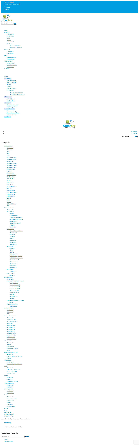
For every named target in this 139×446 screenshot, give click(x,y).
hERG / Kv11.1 (10, 273)
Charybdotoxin (14, 215)
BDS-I (11, 250)
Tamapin (12, 225)
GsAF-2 (9, 202)
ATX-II (8, 153)
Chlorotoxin (10, 312)
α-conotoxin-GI (11, 329)
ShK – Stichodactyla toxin (16, 231)
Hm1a (8, 155)
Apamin (12, 213)
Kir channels (10, 269)
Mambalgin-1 (10, 346)
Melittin (9, 402)
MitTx (8, 350)
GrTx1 (8, 200)
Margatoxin (13, 242)
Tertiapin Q (13, 271)
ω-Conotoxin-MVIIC (15, 287)
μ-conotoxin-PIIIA (11, 167)
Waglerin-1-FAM (11, 325)
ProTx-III (9, 188)
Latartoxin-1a (7, 412)
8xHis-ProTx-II (10, 178)
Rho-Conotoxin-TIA (12, 371)
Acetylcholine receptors (10, 315)
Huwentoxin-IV (11, 190)
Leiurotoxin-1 (13, 221)
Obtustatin (9, 379)
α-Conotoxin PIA (11, 337)
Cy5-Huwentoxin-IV (12, 192)
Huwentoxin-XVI (14, 290)
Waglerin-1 (10, 323)
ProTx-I (9, 180)
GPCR (5, 366)
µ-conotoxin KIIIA (11, 159)
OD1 (8, 205)
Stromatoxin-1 (14, 261)
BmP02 (12, 252)
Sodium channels (8, 146)
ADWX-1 (12, 236)
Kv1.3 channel (10, 229)
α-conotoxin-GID (11, 335)
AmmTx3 (12, 248)
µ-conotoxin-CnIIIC (12, 165)
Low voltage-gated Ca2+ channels (15, 300)
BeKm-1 (12, 275)
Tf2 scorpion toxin (11, 157)
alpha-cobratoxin (11, 333)
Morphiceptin (10, 400)
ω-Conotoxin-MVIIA (15, 285)
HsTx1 (11, 238)
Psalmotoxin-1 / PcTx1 (12, 348)
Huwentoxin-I (13, 296)
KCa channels (10, 211)
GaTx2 (8, 314)
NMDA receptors (8, 389)
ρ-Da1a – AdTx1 (11, 373)
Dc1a (5, 410)
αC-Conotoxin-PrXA (12, 321)
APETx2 (9, 344)
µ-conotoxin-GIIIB (11, 163)
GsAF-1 (9, 198)
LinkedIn (136, 12)
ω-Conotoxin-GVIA (15, 288)
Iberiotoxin (13, 227)
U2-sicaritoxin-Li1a (9, 414)
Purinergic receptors (9, 383)
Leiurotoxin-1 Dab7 (15, 223)
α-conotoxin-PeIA (11, 319)
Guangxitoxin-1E (14, 259)
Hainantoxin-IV (11, 196)
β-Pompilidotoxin (11, 204)
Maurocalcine (13, 306)
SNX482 (12, 294)
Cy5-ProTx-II (10, 173)
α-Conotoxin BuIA (11, 339)
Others (5, 395)
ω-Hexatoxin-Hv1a (8, 416)
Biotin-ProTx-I (10, 182)
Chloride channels (8, 308)
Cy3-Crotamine (11, 406)
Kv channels (10, 246)
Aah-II (8, 151)
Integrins (6, 375)
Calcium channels (8, 277)
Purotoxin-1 (10, 387)
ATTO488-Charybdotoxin (16, 219)
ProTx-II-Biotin (11, 177)
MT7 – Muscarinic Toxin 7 (13, 369)
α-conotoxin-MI (11, 327)
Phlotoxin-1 (10, 150)
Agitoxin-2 (13, 240)
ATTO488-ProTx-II (11, 175)
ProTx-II (9, 171)
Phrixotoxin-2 (13, 263)
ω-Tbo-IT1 (6, 408)
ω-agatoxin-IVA (14, 283)
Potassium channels (9, 207)
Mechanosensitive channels (11, 352)
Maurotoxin (13, 265)
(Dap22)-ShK (13, 232)
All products (10, 148)
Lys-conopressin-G (11, 398)
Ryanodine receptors (12, 304)
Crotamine (9, 404)
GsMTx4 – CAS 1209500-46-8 (14, 356)
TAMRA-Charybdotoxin (16, 217)
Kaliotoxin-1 (13, 244)
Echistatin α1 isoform (12, 381)
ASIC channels (7, 341)
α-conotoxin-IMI (11, 331)
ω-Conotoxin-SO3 (14, 292)
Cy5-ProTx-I (10, 184)
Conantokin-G (10, 393)
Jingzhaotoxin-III (11, 169)
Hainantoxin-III (11, 194)
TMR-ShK (12, 234)
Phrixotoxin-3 (10, 161)
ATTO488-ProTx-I (11, 186)
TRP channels (7, 360)
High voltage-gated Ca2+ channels (15, 281)
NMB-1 (9, 358)
